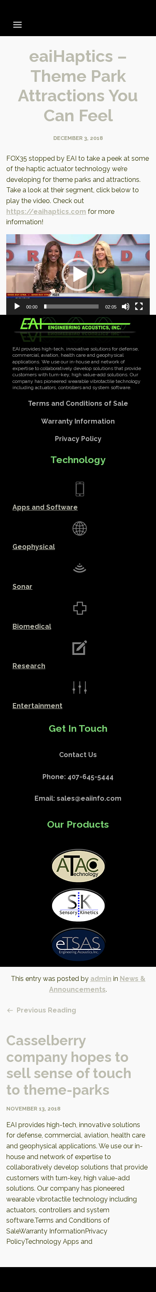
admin (100, 979)
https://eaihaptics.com (46, 212)
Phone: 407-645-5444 (78, 777)
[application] (78, 274)
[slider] (71, 306)
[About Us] (79, 489)
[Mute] (125, 306)
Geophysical (33, 547)
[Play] (17, 306)
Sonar (22, 587)
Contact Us (78, 755)
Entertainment (37, 706)
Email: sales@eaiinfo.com (78, 798)
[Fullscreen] (139, 306)
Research (28, 666)
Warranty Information (78, 421)
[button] (78, 274)
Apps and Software (45, 507)
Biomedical (31, 626)
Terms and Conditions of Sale (78, 403)
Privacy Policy (78, 439)
